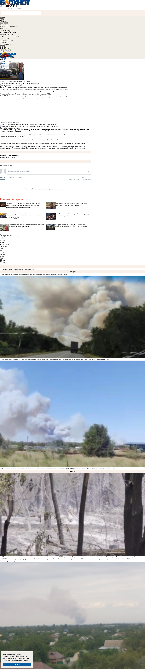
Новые (2, 177)
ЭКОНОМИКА (4, 48)
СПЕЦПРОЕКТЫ (6, 44)
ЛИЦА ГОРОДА (5, 31)
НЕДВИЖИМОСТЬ (6, 34)
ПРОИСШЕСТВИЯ (6, 40)
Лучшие (11, 177)
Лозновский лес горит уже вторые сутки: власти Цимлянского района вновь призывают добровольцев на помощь (34, 468)
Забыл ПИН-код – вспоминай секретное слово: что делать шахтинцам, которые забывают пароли (33, 87)
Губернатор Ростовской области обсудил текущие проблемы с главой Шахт (94, 468)
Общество (3, 123)
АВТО (2, 19)
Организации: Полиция (8, 157)
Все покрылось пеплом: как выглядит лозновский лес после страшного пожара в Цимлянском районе (30, 556)
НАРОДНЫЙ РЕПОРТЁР (8, 32)
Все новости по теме (7, 85)
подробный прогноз (6, 237)
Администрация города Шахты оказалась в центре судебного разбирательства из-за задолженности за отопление (35, 274)
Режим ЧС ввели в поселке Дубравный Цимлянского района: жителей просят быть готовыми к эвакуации (32, 359)
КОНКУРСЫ (4, 25)
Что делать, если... (6, 61)
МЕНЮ (2, 17)
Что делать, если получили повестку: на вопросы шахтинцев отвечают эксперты (28, 91)
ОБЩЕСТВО (4, 38)
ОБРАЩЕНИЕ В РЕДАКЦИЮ (10, 36)
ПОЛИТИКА (4, 42)
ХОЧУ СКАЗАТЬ (5, 50)
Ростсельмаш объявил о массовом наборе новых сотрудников (17, 269)
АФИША (3, 21)
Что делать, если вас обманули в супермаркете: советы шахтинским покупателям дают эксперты (34, 89)
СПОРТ (2, 46)
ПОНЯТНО (17, 665)
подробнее (17, 237)
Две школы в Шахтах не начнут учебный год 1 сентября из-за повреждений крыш (86, 359)
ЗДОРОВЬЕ (4, 23)
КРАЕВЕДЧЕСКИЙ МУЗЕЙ (9, 27)
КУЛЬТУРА (3, 29)
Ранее (20, 177)
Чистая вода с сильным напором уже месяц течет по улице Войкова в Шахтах (105, 559)
